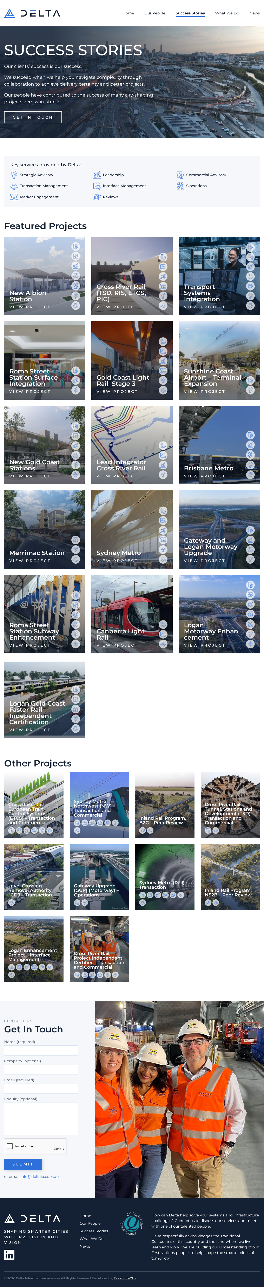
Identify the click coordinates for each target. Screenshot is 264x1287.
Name (19, 1042)
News (254, 13)
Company (13, 1061)
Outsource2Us (125, 1278)
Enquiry (11, 1099)
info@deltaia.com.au (39, 1176)
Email (19, 1080)
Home (128, 13)
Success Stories (190, 13)
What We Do (227, 13)
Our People (154, 13)
